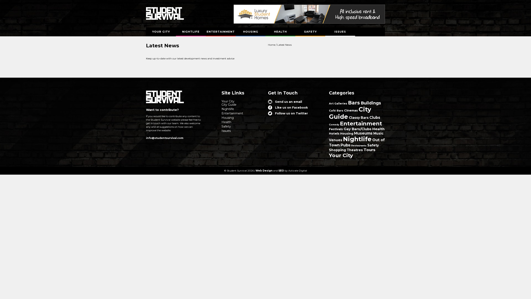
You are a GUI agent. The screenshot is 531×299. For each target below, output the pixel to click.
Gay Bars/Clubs (357, 129)
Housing (250, 31)
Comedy (334, 124)
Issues (340, 31)
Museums (363, 133)
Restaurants (359, 145)
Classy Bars (359, 118)
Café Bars (336, 110)
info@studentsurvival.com (164, 138)
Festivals (336, 129)
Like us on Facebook (291, 107)
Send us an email (288, 102)
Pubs (345, 145)
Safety (310, 31)
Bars (354, 103)
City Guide (229, 105)
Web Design (264, 170)
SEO (281, 170)
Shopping (337, 150)
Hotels (334, 133)
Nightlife (191, 31)
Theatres (355, 150)
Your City (161, 31)
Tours (369, 149)
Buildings (371, 102)
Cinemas (351, 110)
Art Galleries (338, 103)
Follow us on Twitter (291, 113)
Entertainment (221, 31)
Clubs (374, 117)
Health (280, 31)
